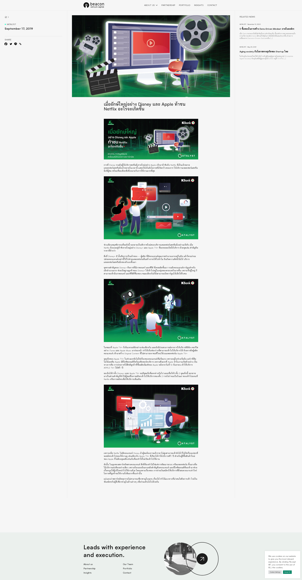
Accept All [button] (287, 572)
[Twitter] (11, 44)
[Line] (15, 44)
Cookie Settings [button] (275, 572)
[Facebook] (6, 44)
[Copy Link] (20, 44)
